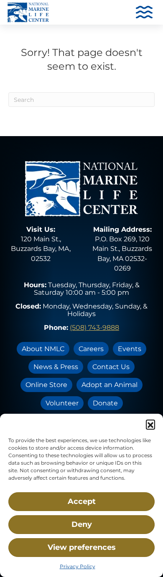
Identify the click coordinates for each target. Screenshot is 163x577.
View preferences (82, 547)
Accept (82, 501)
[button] (150, 424)
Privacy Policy (77, 566)
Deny (81, 524)
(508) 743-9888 (94, 328)
